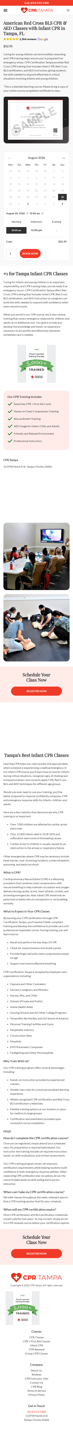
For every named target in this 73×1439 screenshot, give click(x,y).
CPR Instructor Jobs (36, 1378)
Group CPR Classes (36, 1353)
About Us (36, 1370)
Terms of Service (36, 1390)
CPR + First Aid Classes (36, 1341)
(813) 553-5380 (36, 1411)
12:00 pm (36, 230)
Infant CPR (36, 1345)
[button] (25, 39)
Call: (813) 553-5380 (36, 2)
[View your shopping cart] (68, 10)
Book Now (30, 253)
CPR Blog (36, 1386)
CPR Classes (36, 1337)
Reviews (36, 1374)
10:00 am (16, 230)
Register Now (36, 691)
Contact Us (36, 1382)
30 (62, 197)
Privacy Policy (36, 1394)
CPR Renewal (36, 1349)
